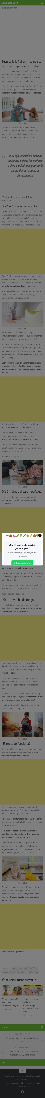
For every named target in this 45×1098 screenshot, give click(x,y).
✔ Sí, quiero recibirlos (22, 563)
